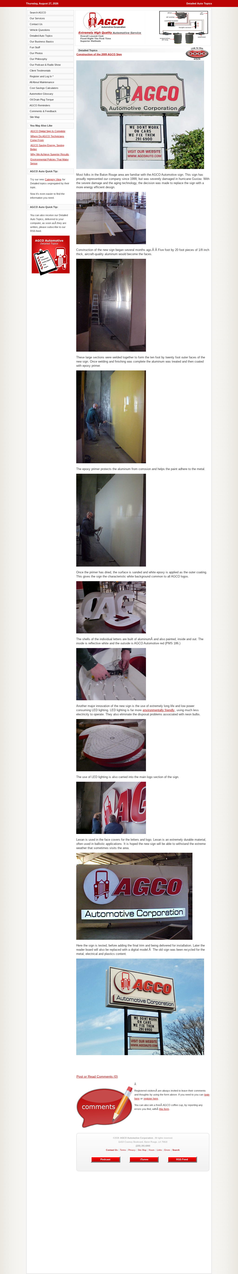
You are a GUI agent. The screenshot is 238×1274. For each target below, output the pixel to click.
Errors (167, 1150)
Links (159, 1150)
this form (164, 1109)
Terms (123, 1150)
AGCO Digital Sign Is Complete (47, 131)
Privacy (132, 1150)
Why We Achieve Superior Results (49, 154)
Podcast (105, 1159)
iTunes (144, 1159)
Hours (152, 1150)
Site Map (142, 1150)
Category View (53, 179)
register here (151, 1098)
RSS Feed (182, 1159)
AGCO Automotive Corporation (136, 1138)
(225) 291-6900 (143, 1146)
